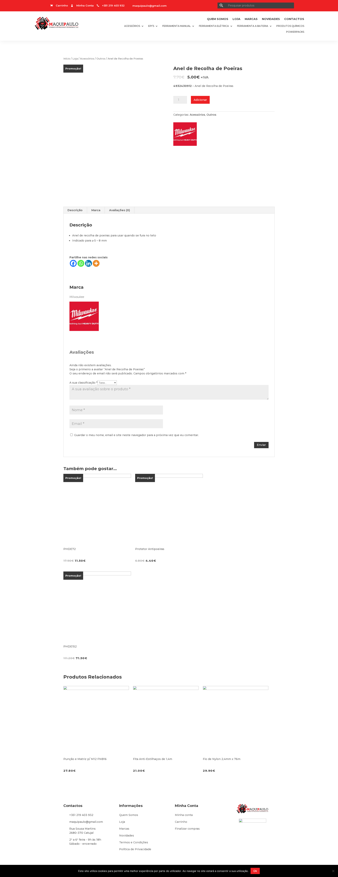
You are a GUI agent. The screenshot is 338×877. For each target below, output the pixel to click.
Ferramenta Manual (176, 26)
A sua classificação (83, 382)
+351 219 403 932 (81, 815)
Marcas (251, 19)
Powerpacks (295, 32)
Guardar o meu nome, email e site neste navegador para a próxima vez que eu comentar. (136, 435)
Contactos (294, 19)
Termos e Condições (133, 842)
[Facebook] (73, 263)
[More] (96, 263)
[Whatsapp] (80, 263)
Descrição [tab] (75, 210)
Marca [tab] (95, 210)
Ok (255, 870)
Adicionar (200, 100)
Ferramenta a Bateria (252, 26)
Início (66, 58)
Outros (100, 58)
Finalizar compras (187, 828)
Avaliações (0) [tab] (119, 210)
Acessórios (132, 26)
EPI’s (151, 26)
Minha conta (184, 815)
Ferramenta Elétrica (214, 26)
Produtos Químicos (290, 26)
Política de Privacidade (135, 849)
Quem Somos (217, 19)
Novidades (271, 19)
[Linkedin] (88, 263)
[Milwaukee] (187, 135)
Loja (236, 19)
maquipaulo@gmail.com (149, 5)
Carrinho (181, 822)
